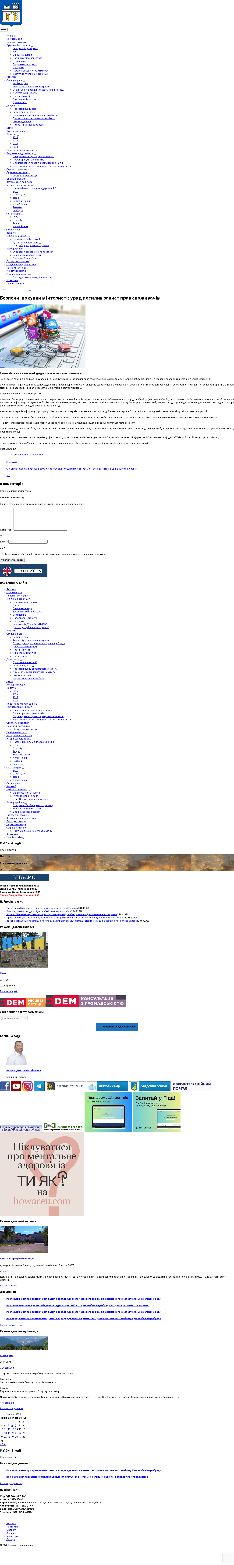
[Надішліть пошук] (29, 290)
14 (16, 1429)
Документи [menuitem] (12, 105)
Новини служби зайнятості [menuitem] (28, 57)
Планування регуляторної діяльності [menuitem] (33, 156)
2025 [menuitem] (15, 140)
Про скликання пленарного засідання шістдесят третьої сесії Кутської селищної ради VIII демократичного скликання (77, 1305)
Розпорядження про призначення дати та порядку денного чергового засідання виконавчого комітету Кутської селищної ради (83, 1298)
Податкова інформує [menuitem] (25, 64)
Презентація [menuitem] (20, 102)
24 (1, 1436)
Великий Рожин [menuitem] (22, 200)
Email (4, 541)
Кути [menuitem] (15, 191)
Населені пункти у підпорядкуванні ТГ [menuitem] (34, 188)
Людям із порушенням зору (118, 1026)
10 (1, 1429)
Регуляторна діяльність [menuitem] (19, 153)
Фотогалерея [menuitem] (13, 213)
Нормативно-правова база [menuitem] (28, 124)
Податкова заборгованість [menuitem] (21, 150)
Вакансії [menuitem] (11, 232)
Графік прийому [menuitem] (15, 283)
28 (16, 1436)
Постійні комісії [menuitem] (22, 96)
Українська (12, 1018)
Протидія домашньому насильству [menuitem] (32, 277)
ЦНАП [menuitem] (9, 127)
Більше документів (11, 1324)
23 (23, 1433)
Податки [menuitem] (11, 134)
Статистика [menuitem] (19, 61)
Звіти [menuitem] (16, 51)
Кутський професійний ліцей (17, 1258)
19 (9, 1433)
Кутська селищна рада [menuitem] (25, 242)
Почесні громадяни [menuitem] (17, 42)
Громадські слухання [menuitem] (17, 261)
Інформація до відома (30, 454)
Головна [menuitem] (11, 35)
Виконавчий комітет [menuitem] (24, 99)
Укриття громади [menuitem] (16, 270)
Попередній (11, 462)
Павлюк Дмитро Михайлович (23, 1070)
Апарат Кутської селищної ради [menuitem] (31, 86)
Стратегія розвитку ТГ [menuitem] (19, 169)
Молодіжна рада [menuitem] (15, 131)
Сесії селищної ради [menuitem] (24, 111)
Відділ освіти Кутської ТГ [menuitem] (27, 239)
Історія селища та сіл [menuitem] (18, 185)
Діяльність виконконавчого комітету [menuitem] (34, 118)
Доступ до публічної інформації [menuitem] (31, 73)
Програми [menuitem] (18, 67)
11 (5, 1429)
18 (5, 1433)
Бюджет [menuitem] (11, 1529)
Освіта (5, 1270)
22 (20, 1433)
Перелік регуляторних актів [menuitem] (28, 159)
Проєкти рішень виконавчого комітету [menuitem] (35, 115)
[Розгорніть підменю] (32, 46)
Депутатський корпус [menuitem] (25, 92)
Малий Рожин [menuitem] (20, 204)
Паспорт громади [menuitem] (16, 267)
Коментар (6, 529)
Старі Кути (6, 1355)
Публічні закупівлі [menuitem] (16, 235)
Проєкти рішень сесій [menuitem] (25, 108)
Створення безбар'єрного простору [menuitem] (33, 251)
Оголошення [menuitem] (13, 229)
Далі (8, 476)
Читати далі (7, 1402)
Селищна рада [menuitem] (14, 80)
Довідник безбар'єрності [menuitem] (27, 258)
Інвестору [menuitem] (12, 1536)
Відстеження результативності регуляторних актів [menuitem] (42, 165)
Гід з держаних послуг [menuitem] (25, 175)
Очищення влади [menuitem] (22, 54)
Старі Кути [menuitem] (19, 194)
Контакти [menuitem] (12, 280)
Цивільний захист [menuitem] (16, 178)
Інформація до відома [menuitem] (25, 48)
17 (1, 1433)
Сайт (3, 547)
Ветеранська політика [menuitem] (19, 181)
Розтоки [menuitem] (17, 207)
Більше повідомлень (11, 1408)
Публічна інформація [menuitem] (18, 45)
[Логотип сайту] (11, 26)
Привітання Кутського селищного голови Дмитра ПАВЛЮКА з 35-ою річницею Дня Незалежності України (66, 917)
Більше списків (8, 1285)
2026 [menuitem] (15, 137)
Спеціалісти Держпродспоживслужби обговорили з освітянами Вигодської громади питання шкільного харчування (71, 468)
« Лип (3, 1444)
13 (12, 1429)
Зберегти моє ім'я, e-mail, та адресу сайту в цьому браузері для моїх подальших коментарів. (55, 554)
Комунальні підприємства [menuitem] (21, 264)
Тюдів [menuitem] (16, 197)
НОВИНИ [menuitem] (11, 76)
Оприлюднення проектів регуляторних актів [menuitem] (38, 162)
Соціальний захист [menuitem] (17, 274)
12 (9, 1429)
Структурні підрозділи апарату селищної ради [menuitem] (39, 89)
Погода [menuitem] (10, 1539)
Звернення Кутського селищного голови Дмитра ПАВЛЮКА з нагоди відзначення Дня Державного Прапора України (72, 920)
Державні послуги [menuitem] (16, 172)
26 (9, 1436)
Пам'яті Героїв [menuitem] (14, 38)
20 (12, 1433)
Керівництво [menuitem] (20, 83)
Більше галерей (9, 991)
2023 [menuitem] (15, 146)
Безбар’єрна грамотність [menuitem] (27, 254)
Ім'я (3, 535)
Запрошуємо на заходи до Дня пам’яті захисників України (38, 911)
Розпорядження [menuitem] (22, 121)
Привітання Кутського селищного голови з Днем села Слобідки (42, 908)
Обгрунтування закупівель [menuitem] (34, 245)
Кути (3, 973)
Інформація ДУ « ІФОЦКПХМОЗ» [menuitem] (30, 70)
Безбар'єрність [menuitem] (15, 248)
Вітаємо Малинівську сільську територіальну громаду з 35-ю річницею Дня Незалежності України (61, 914)
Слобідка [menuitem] (18, 210)
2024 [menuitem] (15, 143)
